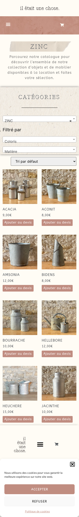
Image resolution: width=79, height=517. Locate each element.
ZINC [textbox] (38, 121)
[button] (72, 464)
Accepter (39, 489)
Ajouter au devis (18, 222)
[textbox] (39, 141)
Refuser (39, 501)
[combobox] (39, 119)
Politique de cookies (37, 511)
